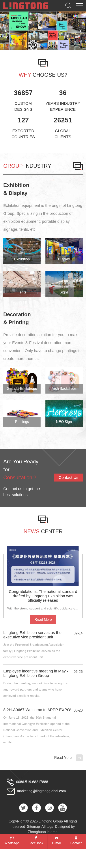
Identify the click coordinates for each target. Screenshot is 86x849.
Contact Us (68, 477)
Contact (76, 843)
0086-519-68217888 (32, 782)
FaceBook (35, 843)
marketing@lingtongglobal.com (41, 791)
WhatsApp (11, 843)
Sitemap (33, 826)
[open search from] (68, 5)
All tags (47, 826)
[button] (80, 31)
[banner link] (43, 30)
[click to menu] (79, 5)
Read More (63, 758)
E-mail (56, 843)
